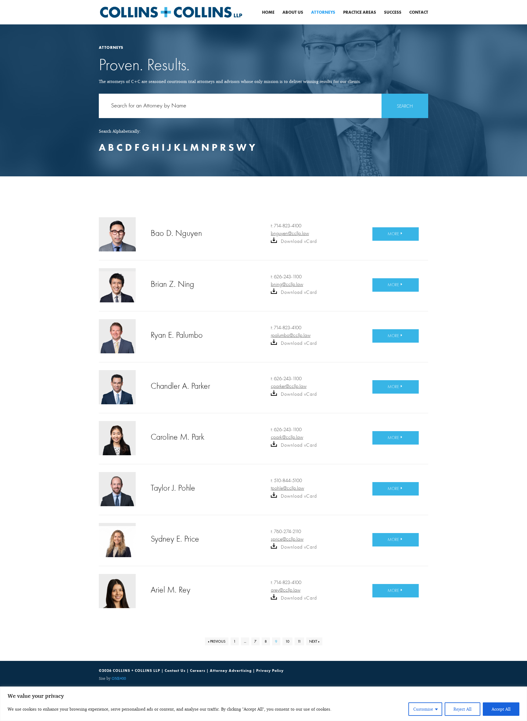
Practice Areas (359, 12)
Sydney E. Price (175, 538)
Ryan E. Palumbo (177, 335)
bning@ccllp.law (287, 284)
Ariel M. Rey (170, 589)
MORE (393, 233)
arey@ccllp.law (285, 590)
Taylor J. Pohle (173, 487)
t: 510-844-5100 (286, 481)
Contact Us (175, 670)
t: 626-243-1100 (286, 277)
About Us (292, 12)
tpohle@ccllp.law (287, 488)
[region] (263, 704)
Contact (418, 12)
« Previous (216, 641)
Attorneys (323, 12)
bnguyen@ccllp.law (290, 233)
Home (268, 12)
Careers (197, 670)
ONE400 (119, 678)
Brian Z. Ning (172, 284)
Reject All (462, 709)
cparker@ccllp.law (289, 386)
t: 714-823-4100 (286, 226)
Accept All (501, 709)
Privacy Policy (270, 670)
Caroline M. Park (177, 436)
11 (299, 641)
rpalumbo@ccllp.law (290, 335)
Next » (314, 641)
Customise (423, 709)
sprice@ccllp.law (287, 539)
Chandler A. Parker (180, 385)
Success (392, 12)
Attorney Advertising (231, 670)
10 (287, 641)
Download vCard (298, 241)
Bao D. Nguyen (176, 233)
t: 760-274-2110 (286, 531)
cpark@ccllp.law (287, 437)
